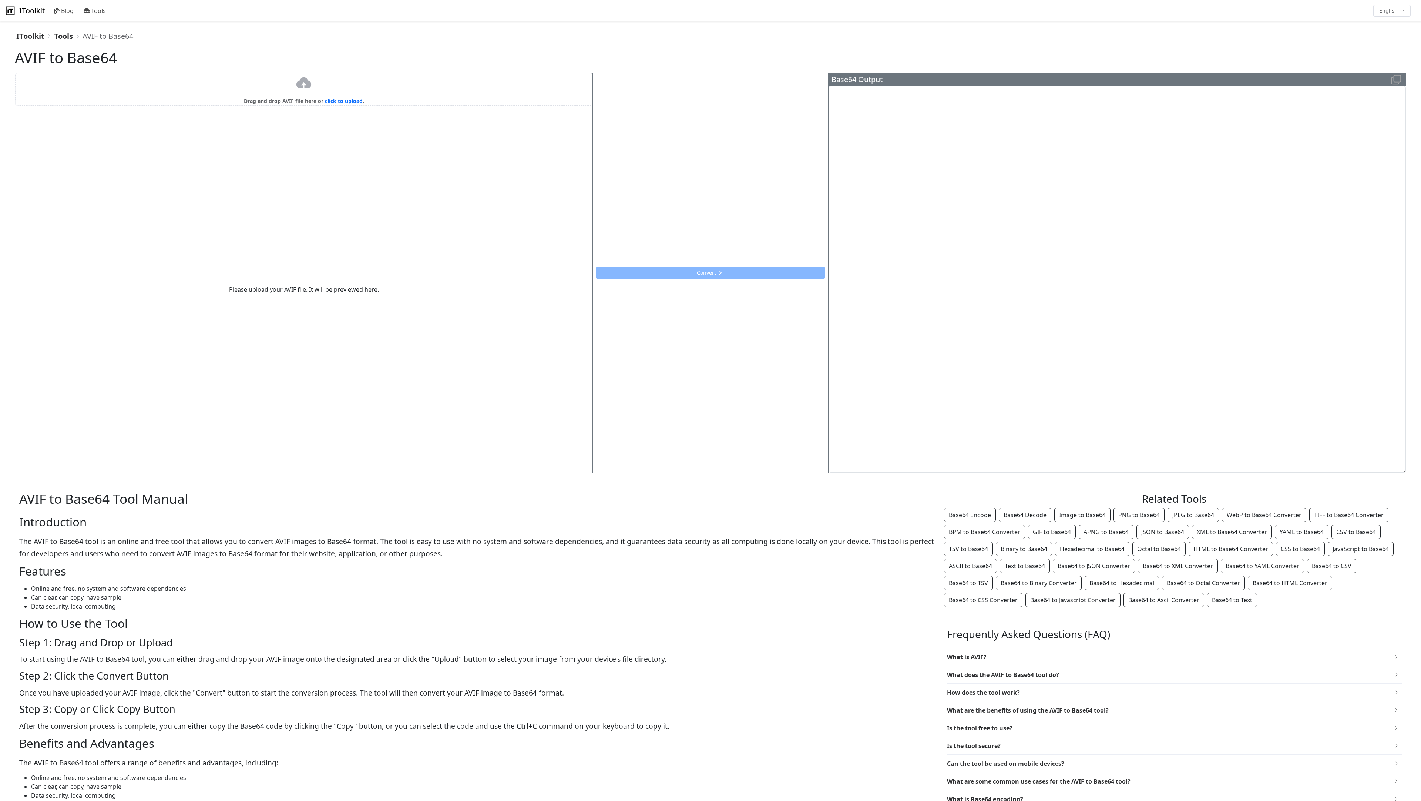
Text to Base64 (1025, 566)
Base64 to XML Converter (1178, 566)
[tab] (1174, 657)
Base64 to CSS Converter (983, 600)
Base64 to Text (1232, 600)
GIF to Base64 (1052, 532)
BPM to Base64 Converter (984, 532)
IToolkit (32, 11)
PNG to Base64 (1139, 515)
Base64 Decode (1025, 515)
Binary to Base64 (1024, 549)
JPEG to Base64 (1193, 515)
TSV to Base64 (968, 549)
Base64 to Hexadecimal (1121, 583)
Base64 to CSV (1331, 566)
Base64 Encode (970, 515)
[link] (30, 36)
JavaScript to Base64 (1361, 549)
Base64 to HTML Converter (1290, 583)
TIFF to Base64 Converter (1349, 515)
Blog (67, 11)
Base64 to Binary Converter (1039, 583)
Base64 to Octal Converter (1203, 583)
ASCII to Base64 (970, 566)
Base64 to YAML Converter (1262, 566)
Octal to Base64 (1159, 549)
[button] (1392, 11)
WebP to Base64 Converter (1264, 515)
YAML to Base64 (1302, 532)
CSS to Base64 (1300, 549)
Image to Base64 (1082, 515)
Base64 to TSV (968, 583)
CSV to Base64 (1356, 532)
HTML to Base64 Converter (1230, 549)
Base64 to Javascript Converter (1073, 600)
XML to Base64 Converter (1232, 532)
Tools (98, 11)
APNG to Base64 (1106, 532)
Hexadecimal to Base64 (1092, 549)
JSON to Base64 (1162, 532)
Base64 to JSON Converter (1094, 566)
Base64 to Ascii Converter (1163, 600)
